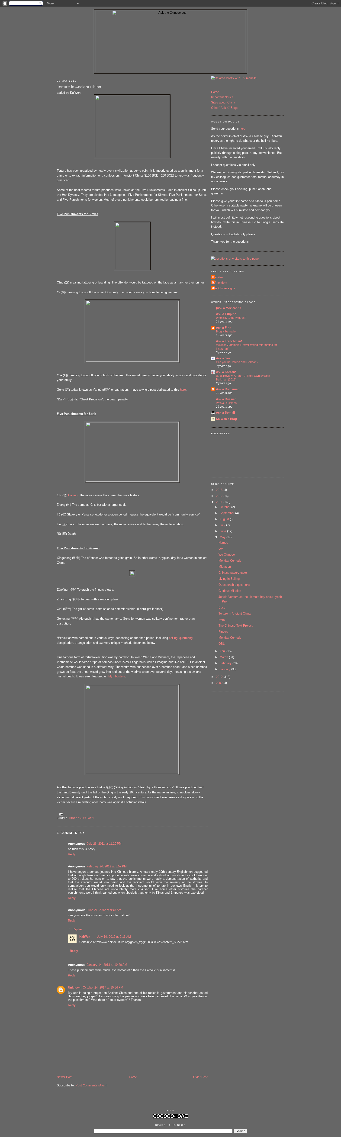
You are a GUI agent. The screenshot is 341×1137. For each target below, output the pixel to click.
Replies (78, 929)
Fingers (223, 631)
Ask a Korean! (226, 372)
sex (221, 548)
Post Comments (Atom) (91, 1085)
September (227, 513)
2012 (219, 496)
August (224, 519)
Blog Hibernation (226, 331)
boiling (173, 638)
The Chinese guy (223, 288)
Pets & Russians (226, 403)
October (225, 507)
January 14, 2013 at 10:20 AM (107, 964)
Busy (222, 607)
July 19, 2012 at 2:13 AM (114, 936)
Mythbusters (116, 676)
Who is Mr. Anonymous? (231, 317)
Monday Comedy (230, 560)
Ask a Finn (223, 327)
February (226, 663)
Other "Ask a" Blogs (224, 108)
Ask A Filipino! (226, 314)
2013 (219, 490)
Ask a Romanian (227, 389)
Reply (72, 854)
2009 (219, 683)
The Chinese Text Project (236, 625)
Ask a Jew (223, 358)
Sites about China (223, 102)
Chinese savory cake (233, 572)
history (75, 818)
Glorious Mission (230, 591)
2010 (219, 677)
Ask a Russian (226, 399)
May (223, 537)
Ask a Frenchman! (229, 341)
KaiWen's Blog (226, 419)
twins (222, 619)
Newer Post (64, 1077)
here (183, 389)
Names (223, 542)
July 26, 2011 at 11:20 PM (104, 843)
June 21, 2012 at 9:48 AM (104, 910)
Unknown (74, 987)
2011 (219, 502)
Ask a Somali (225, 412)
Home (133, 1077)
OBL (222, 643)
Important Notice (222, 97)
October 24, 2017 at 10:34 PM (103, 987)
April (222, 651)
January (225, 669)
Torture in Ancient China (79, 87)
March (224, 657)
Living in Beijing (229, 578)
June (223, 531)
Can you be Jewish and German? (237, 362)
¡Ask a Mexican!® (228, 308)
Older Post (200, 1077)
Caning (72, 495)
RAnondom (219, 282)
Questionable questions (234, 584)
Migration (225, 566)
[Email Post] (60, 814)
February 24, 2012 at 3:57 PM (107, 866)
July (223, 525)
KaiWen (88, 818)
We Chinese (227, 554)
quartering (186, 638)
